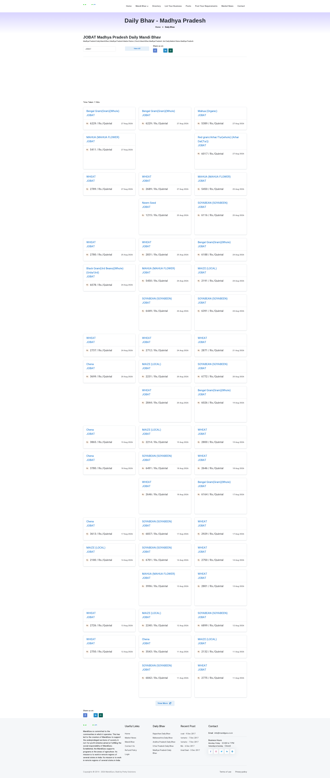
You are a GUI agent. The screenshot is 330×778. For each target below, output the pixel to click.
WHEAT (91, 176)
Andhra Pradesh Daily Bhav (164, 742)
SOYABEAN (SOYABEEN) (213, 202)
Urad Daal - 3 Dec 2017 (190, 750)
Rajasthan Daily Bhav (161, 734)
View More (163, 703)
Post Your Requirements (206, 6)
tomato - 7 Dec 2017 (189, 738)
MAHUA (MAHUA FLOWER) (102, 137)
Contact (241, 6)
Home (128, 6)
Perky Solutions (129, 772)
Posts (188, 6)
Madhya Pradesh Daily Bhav (162, 751)
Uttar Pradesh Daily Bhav (163, 746)
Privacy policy (241, 772)
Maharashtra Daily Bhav (163, 738)
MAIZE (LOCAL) (207, 268)
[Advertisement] (165, 79)
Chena (90, 364)
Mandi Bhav (141, 6)
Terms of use (225, 772)
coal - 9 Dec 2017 (188, 734)
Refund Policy (131, 750)
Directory (156, 6)
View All (137, 48)
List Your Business (173, 6)
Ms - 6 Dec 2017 (187, 746)
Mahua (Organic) (207, 111)
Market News (227, 6)
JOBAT (90, 115)
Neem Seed (149, 202)
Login (127, 754)
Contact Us (130, 746)
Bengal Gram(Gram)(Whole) (102, 111)
